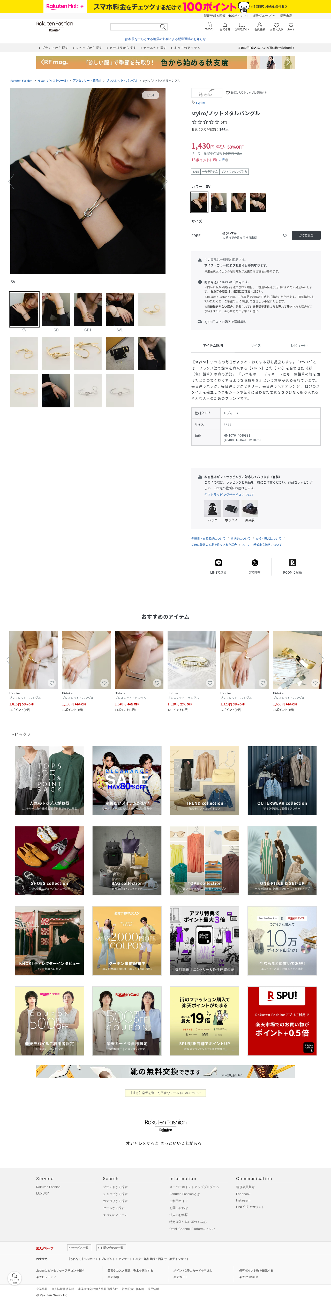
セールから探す (114, 1208)
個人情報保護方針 (62, 1289)
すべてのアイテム (115, 1215)
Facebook (243, 1194)
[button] (88, 181)
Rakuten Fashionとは (184, 1194)
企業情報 (42, 1289)
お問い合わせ (178, 1208)
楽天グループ (262, 16)
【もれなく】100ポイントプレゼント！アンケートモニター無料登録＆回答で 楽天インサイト (128, 1259)
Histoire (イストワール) (53, 80)
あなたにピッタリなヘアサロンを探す (60, 1270)
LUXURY (42, 1193)
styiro (200, 102)
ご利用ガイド (178, 1201)
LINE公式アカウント (250, 1207)
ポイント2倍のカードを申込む (193, 1270)
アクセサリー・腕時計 (87, 80)
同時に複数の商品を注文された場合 (214, 545)
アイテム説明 (213, 345)
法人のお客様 (178, 1215)
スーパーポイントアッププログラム (194, 1187)
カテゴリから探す (115, 1201)
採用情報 (153, 1289)
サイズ (256, 345)
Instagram (243, 1200)
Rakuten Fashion (21, 80)
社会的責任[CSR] (133, 1289)
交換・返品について (268, 538)
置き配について (241, 538)
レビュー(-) (299, 345)
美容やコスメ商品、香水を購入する (130, 1270)
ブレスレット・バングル (122, 80)
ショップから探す (115, 1194)
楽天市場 (286, 16)
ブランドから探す (115, 1187)
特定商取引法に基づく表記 (188, 1222)
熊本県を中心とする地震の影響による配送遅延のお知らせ (165, 39)
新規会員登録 (245, 1187)
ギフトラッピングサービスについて (229, 494)
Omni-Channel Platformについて (192, 1229)
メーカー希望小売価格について (262, 545)
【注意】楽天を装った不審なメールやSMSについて (166, 1093)
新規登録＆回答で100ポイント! (225, 16)
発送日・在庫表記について (208, 538)
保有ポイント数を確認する (256, 1270)
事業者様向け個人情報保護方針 (98, 1289)
